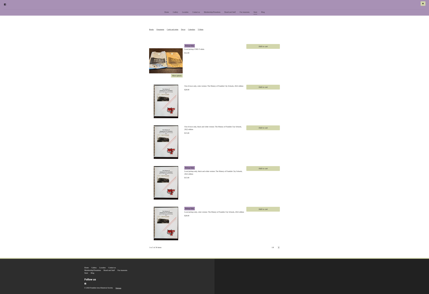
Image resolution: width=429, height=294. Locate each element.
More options (177, 76)
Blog (263, 12)
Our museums (244, 12)
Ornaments (160, 29)
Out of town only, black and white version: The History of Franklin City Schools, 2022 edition (213, 128)
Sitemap (118, 288)
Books (151, 29)
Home (166, 12)
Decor (183, 29)
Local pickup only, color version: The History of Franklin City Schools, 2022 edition (214, 212)
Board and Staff (230, 12)
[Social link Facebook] (5, 4)
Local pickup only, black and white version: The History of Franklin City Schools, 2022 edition (213, 172)
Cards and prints (172, 29)
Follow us (90, 279)
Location (185, 12)
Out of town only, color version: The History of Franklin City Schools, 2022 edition (213, 86)
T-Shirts (200, 29)
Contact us (196, 12)
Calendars (191, 29)
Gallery (175, 12)
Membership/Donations (212, 12)
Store (255, 12)
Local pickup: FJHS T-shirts (194, 49)
